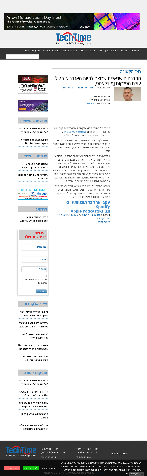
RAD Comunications (74, 131)
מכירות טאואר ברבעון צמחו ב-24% (34, 415)
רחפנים (83, 50)
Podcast (95, 215)
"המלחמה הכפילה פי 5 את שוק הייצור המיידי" (35, 336)
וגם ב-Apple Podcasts (90, 211)
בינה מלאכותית (70, 50)
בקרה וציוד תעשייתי (51, 50)
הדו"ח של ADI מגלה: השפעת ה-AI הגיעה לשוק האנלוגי (33, 393)
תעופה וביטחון (111, 50)
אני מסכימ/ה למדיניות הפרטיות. (36, 281)
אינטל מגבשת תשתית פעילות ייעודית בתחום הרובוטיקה (33, 427)
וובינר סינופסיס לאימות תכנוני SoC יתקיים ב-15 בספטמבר (33, 130)
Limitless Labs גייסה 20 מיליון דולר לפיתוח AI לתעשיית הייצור (35, 358)
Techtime (68, 87)
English (36, 50)
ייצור (100, 50)
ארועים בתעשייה (33, 120)
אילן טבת (73, 215)
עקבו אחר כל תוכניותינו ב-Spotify (88, 204)
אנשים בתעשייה (34, 155)
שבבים (124, 50)
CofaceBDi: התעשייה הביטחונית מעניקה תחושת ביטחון (35, 165)
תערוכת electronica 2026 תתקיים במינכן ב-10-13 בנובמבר (34, 141)
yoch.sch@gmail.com (53, 452)
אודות (26, 50)
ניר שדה (89, 103)
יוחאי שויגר (62, 215)
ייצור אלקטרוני (35, 303)
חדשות (136, 50)
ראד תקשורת (103, 218)
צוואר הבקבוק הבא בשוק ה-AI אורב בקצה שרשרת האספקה (33, 347)
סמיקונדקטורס (35, 372)
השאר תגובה (103, 222)
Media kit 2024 (119, 453)
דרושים (41, 209)
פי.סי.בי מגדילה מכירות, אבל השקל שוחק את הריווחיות (34, 313)
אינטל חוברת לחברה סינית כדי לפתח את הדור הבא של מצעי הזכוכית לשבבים (33, 324)
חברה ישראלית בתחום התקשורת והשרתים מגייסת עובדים (34, 219)
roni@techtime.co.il (86, 452)
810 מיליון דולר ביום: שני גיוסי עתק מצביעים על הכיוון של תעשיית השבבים (33, 404)
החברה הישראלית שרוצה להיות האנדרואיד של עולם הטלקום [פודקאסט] (98, 80)
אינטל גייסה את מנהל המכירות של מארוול (33, 176)
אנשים (92, 50)
